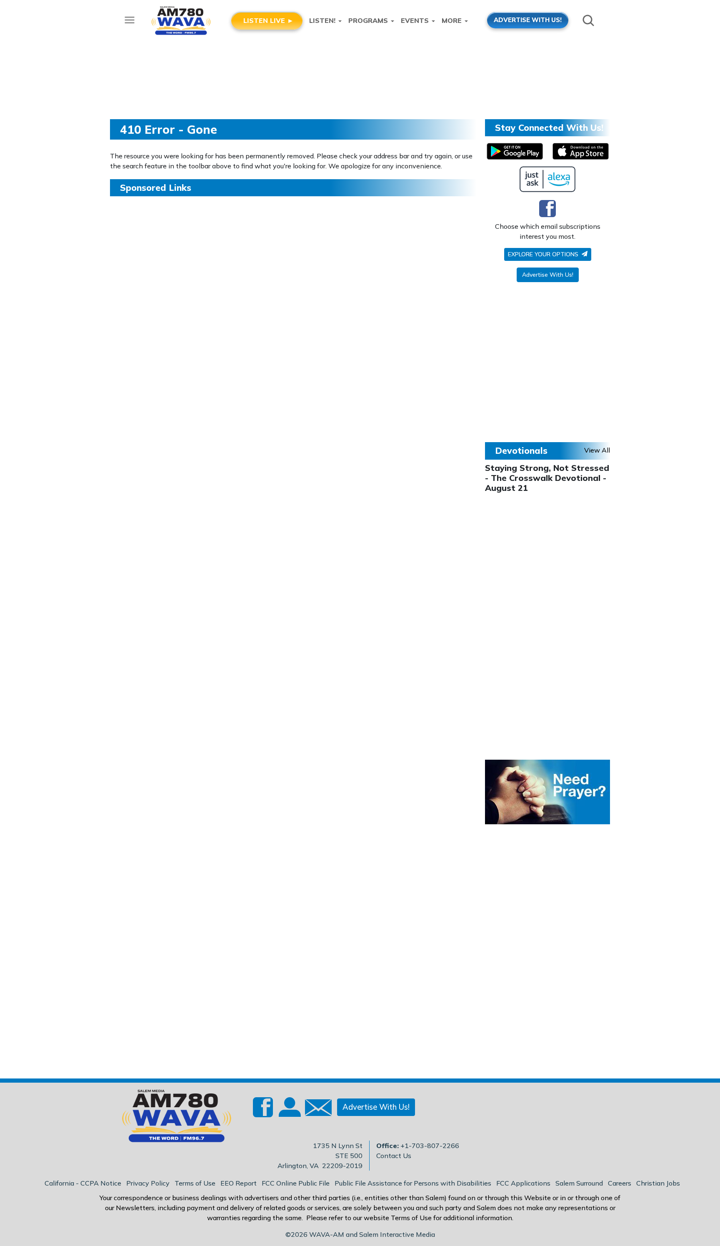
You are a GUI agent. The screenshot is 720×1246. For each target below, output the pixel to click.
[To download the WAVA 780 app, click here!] (515, 151)
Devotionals (521, 450)
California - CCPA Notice (83, 1183)
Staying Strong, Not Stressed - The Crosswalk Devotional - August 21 (547, 478)
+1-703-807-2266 (429, 1145)
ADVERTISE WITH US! (528, 20)
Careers (619, 1183)
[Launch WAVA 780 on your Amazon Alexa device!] (548, 179)
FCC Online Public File (296, 1183)
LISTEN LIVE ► (268, 20)
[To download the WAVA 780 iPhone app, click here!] (580, 151)
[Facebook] (547, 208)
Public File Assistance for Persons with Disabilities (413, 1183)
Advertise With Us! (547, 274)
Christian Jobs (658, 1183)
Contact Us (393, 1155)
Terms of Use (195, 1183)
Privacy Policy (148, 1183)
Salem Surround (579, 1183)
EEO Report (238, 1183)
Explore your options (544, 254)
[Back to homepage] (172, 1118)
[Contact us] (315, 1109)
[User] (289, 1112)
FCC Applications (523, 1183)
